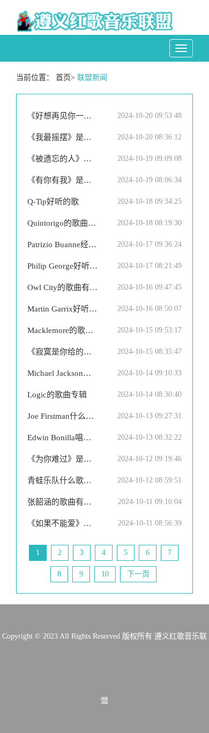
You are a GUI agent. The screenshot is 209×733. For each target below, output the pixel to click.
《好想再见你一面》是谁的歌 (62, 116)
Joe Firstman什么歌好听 (62, 416)
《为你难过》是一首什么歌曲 (62, 459)
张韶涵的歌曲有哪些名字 (62, 502)
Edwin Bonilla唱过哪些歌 (62, 437)
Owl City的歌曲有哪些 (62, 287)
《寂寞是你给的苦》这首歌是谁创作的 (62, 351)
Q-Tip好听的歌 (53, 201)
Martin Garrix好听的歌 (62, 309)
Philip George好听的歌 (62, 266)
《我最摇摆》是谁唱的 (62, 137)
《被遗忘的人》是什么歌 (62, 158)
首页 (63, 77)
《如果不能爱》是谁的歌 (62, 523)
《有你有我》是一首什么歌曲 (62, 180)
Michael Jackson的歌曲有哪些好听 (62, 373)
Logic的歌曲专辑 (57, 394)
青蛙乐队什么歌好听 (62, 480)
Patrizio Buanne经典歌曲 (62, 244)
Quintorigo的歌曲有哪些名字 (62, 223)
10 (105, 574)
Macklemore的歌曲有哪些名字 (62, 330)
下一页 (138, 574)
